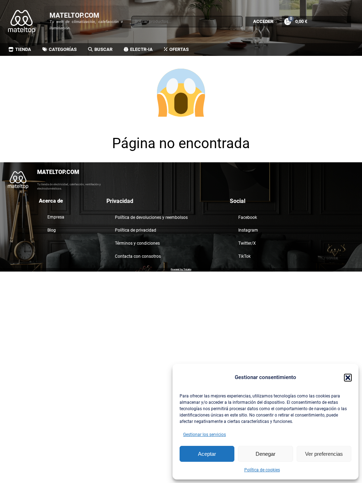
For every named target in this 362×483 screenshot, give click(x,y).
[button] (347, 377)
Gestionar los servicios (204, 434)
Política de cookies (262, 469)
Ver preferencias (324, 454)
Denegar (265, 454)
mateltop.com (74, 15)
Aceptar (207, 454)
